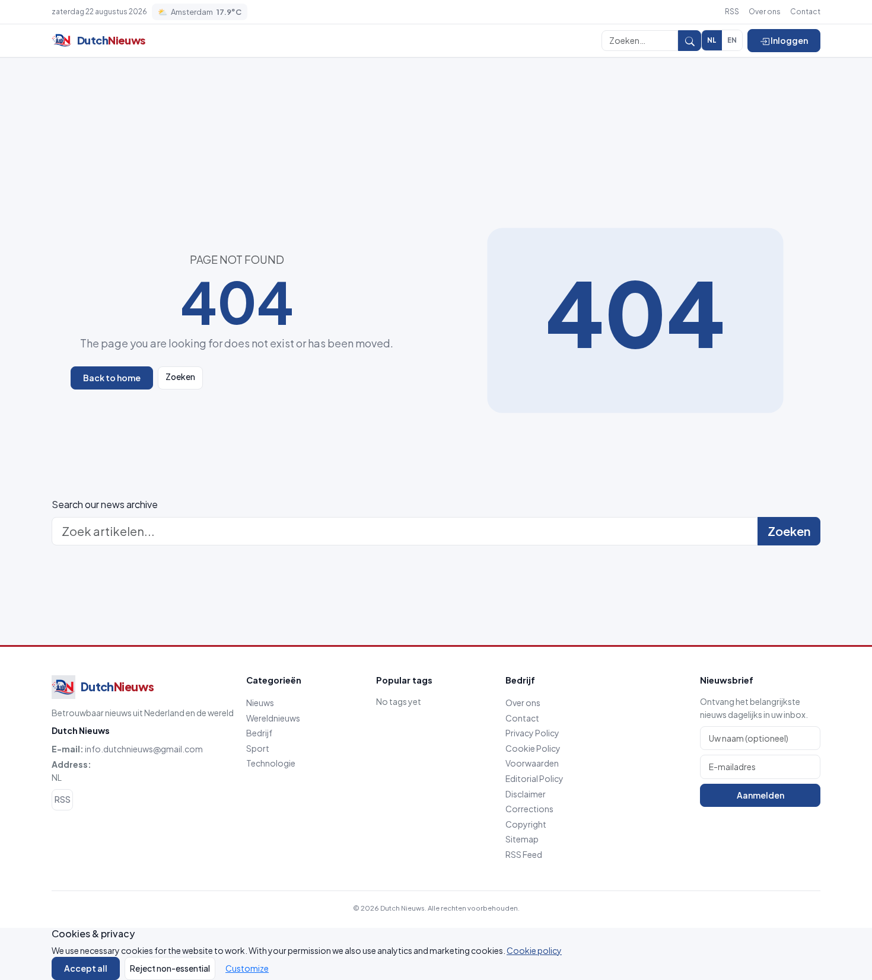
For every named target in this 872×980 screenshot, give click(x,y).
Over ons (765, 11)
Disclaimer (525, 794)
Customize (247, 968)
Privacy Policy (532, 732)
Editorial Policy (534, 778)
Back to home (112, 377)
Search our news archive (105, 504)
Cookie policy (534, 950)
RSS (732, 11)
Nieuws (260, 702)
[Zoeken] (689, 40)
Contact (805, 11)
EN (732, 40)
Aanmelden (760, 795)
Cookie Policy (533, 748)
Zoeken (180, 376)
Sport (257, 748)
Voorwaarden (532, 763)
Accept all (85, 968)
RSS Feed (523, 854)
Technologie (270, 763)
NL (712, 40)
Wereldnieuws (273, 718)
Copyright (525, 824)
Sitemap (522, 839)
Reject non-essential (170, 968)
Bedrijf (259, 732)
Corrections (529, 808)
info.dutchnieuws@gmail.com (144, 748)
